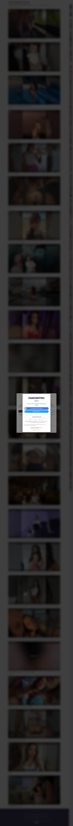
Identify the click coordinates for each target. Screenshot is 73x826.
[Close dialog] (49, 395)
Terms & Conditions (41, 421)
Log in (41, 427)
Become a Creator (36, 430)
